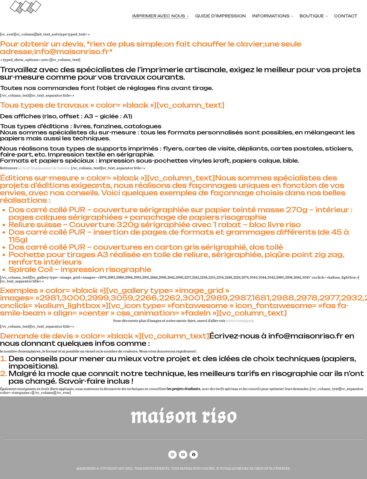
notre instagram (240, 321)
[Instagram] (172, 454)
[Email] (183, 454)
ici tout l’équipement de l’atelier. (44, 168)
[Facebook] (193, 454)
